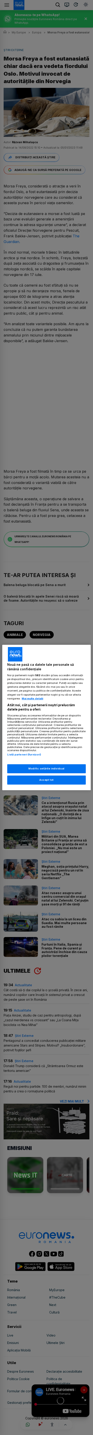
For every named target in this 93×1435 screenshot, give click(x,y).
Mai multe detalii (32, 698)
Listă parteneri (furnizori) (24, 754)
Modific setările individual (46, 768)
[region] (46, 717)
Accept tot (46, 779)
